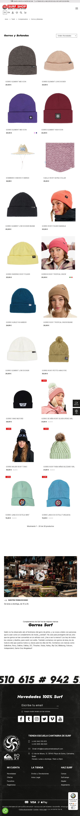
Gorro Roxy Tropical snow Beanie (58, 322)
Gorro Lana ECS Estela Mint (17, 515)
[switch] (73, 807)
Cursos (63, 774)
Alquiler (63, 781)
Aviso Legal (35, 777)
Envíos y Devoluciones (40, 774)
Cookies (36, 809)
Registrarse (11, 785)
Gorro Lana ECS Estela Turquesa (56, 515)
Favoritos (10, 781)
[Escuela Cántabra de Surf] (14, 7)
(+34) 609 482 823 (39, 744)
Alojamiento (65, 785)
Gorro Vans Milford (14, 418)
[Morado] (34, 132)
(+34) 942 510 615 (39, 741)
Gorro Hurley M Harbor (16, 322)
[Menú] (76, 793)
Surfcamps (65, 777)
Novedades (11, 774)
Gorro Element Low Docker (54, 81)
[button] (5, 811)
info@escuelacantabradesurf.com (50, 749)
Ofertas (10, 777)
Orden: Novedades (64, 36)
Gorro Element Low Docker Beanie (20, 226)
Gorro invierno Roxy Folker (18, 274)
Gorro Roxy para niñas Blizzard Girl (59, 467)
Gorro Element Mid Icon (16, 81)
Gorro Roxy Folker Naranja (54, 226)
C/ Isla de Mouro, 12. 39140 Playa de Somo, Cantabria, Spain (53, 755)
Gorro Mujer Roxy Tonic (16, 467)
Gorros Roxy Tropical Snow (53, 274)
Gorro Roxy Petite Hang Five (54, 370)
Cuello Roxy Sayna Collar (54, 178)
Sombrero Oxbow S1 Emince (17, 178)
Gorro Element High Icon (52, 130)
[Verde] (70, 277)
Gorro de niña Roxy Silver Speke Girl (57, 418)
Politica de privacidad (25, 809)
